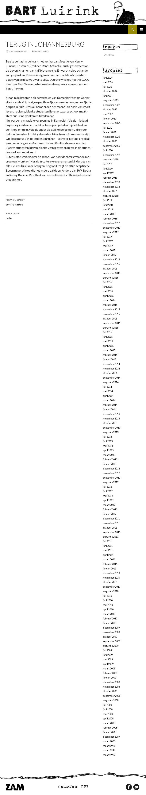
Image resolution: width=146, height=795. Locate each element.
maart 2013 (109, 454)
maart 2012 (109, 504)
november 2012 (111, 473)
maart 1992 (109, 754)
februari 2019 (110, 177)
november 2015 (111, 314)
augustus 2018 (110, 195)
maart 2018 (109, 214)
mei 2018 (108, 209)
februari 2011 (110, 563)
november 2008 (111, 686)
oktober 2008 (110, 691)
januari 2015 (109, 359)
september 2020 (111, 145)
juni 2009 (108, 654)
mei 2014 (108, 391)
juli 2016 (107, 282)
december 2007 (111, 736)
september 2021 (111, 123)
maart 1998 (109, 745)
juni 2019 (108, 168)
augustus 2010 (110, 591)
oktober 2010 (110, 582)
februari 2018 (110, 218)
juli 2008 (107, 704)
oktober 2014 (110, 373)
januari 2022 (109, 118)
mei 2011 (108, 550)
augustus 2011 (110, 536)
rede (12, 216)
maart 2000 (109, 741)
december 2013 (111, 413)
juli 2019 (107, 164)
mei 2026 (108, 82)
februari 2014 (110, 404)
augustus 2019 (110, 159)
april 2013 (108, 450)
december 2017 (111, 223)
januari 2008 (109, 732)
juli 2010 (107, 595)
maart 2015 (109, 350)
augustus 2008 (110, 700)
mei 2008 (108, 713)
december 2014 (111, 363)
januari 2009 (109, 677)
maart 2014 (109, 400)
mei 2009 (108, 659)
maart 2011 (109, 559)
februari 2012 (110, 509)
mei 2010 (108, 604)
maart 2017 (109, 250)
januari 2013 (109, 463)
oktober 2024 (110, 91)
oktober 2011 (110, 527)
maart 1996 (109, 750)
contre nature (15, 202)
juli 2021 (107, 127)
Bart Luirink (41, 51)
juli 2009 (107, 650)
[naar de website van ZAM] (15, 787)
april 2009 (108, 663)
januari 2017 (109, 254)
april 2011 (108, 554)
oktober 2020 (110, 141)
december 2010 (111, 573)
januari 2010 (109, 623)
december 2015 (111, 309)
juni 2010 (108, 600)
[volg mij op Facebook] (129, 787)
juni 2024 (108, 95)
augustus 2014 (110, 382)
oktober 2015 (110, 318)
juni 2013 (108, 441)
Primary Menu (141, 29)
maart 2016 (109, 300)
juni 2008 (108, 709)
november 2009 (111, 632)
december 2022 (111, 104)
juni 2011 (108, 545)
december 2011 (111, 518)
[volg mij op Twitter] (136, 787)
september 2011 (111, 532)
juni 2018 (108, 204)
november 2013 (111, 418)
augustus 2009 (110, 645)
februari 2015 (110, 354)
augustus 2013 (110, 432)
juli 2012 (107, 486)
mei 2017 (108, 245)
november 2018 (111, 186)
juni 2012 (108, 491)
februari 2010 (110, 618)
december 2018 (111, 182)
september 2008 (111, 695)
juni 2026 (108, 77)
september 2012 (111, 477)
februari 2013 (110, 459)
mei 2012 (108, 495)
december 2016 (111, 259)
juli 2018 (107, 200)
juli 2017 (107, 236)
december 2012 (111, 468)
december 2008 (111, 682)
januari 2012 (109, 513)
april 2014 (108, 395)
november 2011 (111, 523)
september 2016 (111, 273)
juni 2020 (108, 150)
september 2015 (111, 323)
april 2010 (108, 609)
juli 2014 (107, 386)
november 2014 (111, 368)
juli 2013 (107, 436)
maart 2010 (109, 613)
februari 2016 (110, 304)
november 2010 (111, 577)
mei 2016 (108, 291)
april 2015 (108, 345)
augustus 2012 (110, 482)
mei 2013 (108, 445)
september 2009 (111, 641)
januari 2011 (109, 568)
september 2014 (111, 377)
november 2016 (111, 264)
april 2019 (108, 173)
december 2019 (111, 154)
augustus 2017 (110, 232)
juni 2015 (108, 336)
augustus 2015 (110, 327)
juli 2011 (107, 541)
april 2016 (108, 295)
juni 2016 (108, 286)
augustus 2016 (110, 277)
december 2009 (111, 627)
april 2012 (108, 500)
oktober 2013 (110, 423)
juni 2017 (108, 241)
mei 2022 (108, 114)
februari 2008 (110, 727)
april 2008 (108, 718)
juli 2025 (107, 86)
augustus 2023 (110, 100)
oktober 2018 (110, 191)
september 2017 (111, 227)
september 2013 (111, 427)
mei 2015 (108, 341)
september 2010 (111, 586)
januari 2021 (109, 132)
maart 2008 (109, 723)
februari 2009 (110, 673)
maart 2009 (109, 668)
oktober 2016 (110, 268)
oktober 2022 (110, 109)
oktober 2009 (110, 636)
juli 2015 (107, 332)
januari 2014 (109, 409)
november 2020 (111, 136)
